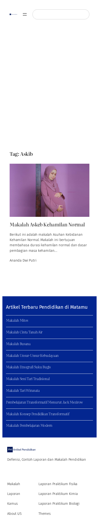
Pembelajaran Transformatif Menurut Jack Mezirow (44, 402)
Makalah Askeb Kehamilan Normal (47, 224)
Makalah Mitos (17, 320)
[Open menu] (25, 14)
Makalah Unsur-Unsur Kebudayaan (32, 355)
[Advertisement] (49, 87)
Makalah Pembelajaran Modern (29, 425)
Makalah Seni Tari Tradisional (28, 379)
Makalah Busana (18, 344)
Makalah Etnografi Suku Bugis (28, 367)
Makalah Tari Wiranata (23, 390)
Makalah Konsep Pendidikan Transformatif (37, 414)
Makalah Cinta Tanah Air (24, 332)
